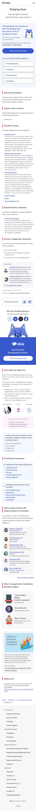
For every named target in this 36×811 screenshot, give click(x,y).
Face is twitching (11, 470)
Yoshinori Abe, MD (14, 276)
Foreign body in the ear (14, 475)
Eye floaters (10, 500)
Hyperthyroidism (10, 134)
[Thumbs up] (24, 302)
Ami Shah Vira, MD (15, 267)
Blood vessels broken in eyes (15, 495)
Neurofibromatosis (11, 172)
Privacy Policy (6, 45)
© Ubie (18, 806)
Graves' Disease (10, 196)
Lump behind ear (11, 467)
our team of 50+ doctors (14, 285)
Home (4, 700)
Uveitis (7, 198)
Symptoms (11, 700)
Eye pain (9, 472)
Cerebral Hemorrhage (12, 218)
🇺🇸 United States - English (18, 801)
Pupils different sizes (13, 490)
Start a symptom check (18, 51)
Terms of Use (17, 45)
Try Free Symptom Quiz (18, 358)
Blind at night (10, 497)
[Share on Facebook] (26, 319)
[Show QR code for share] (15, 319)
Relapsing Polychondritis (13, 153)
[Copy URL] (10, 319)
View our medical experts (25, 577)
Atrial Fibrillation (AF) (12, 201)
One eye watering (12, 477)
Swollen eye (10, 492)
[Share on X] (20, 319)
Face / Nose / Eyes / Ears (24, 700)
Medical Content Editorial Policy (20, 293)
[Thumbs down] (30, 302)
